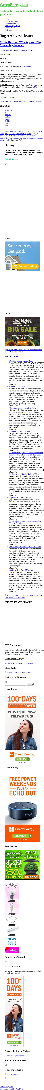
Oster (2, 134)
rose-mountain (14, 138)
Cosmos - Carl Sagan (17, 387)
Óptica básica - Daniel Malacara (21, 570)
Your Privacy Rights (12, 26)
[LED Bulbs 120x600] (12, 952)
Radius (12, 134)
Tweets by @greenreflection (15, 1056)
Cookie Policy (10, 28)
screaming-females (36, 138)
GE (23, 132)
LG (31, 132)
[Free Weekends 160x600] (14, 1047)
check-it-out (10, 136)
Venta (29, 134)
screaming (24, 138)
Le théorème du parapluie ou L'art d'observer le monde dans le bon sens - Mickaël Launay (26, 454)
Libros (14, 356)
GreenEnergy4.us (14, 4)
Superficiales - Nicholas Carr (20, 498)
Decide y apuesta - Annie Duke (21, 361)
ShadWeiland (7, 50)
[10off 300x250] (22, 346)
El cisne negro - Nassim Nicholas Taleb (24, 474)
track (7, 140)
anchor (2, 136)
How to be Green (11, 21)
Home (7, 19)
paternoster (4, 138)
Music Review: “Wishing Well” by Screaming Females (20, 44)
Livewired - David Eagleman (20, 431)
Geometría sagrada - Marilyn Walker (22, 408)
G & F (19, 132)
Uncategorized (20, 134)
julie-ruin (23, 136)
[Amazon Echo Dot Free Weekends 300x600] (22, 842)
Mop (35, 132)
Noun (36, 87)
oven (6, 134)
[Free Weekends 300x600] (22, 763)
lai (28, 136)
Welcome (8, 30)
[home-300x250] (22, 270)
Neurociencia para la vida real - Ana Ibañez (25, 547)
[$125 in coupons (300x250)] (22, 879)
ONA (40, 132)
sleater (2, 140)
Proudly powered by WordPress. (12, 1089)
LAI (27, 132)
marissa (33, 136)
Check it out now (11, 159)
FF (15, 132)
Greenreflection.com (12, 24)
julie (17, 136)
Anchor (10, 132)
